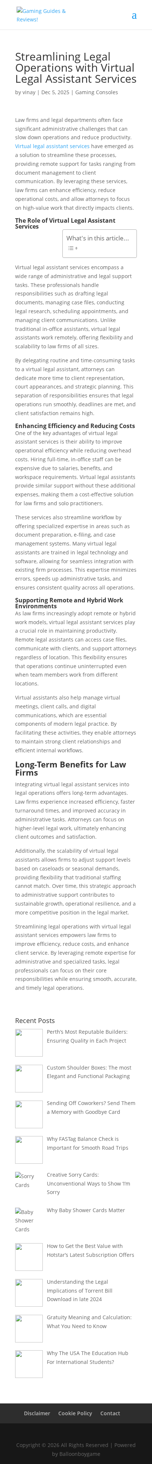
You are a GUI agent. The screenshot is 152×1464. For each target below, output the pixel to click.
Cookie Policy (75, 1413)
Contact (110, 1413)
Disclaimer (37, 1413)
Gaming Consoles (96, 92)
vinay (29, 92)
